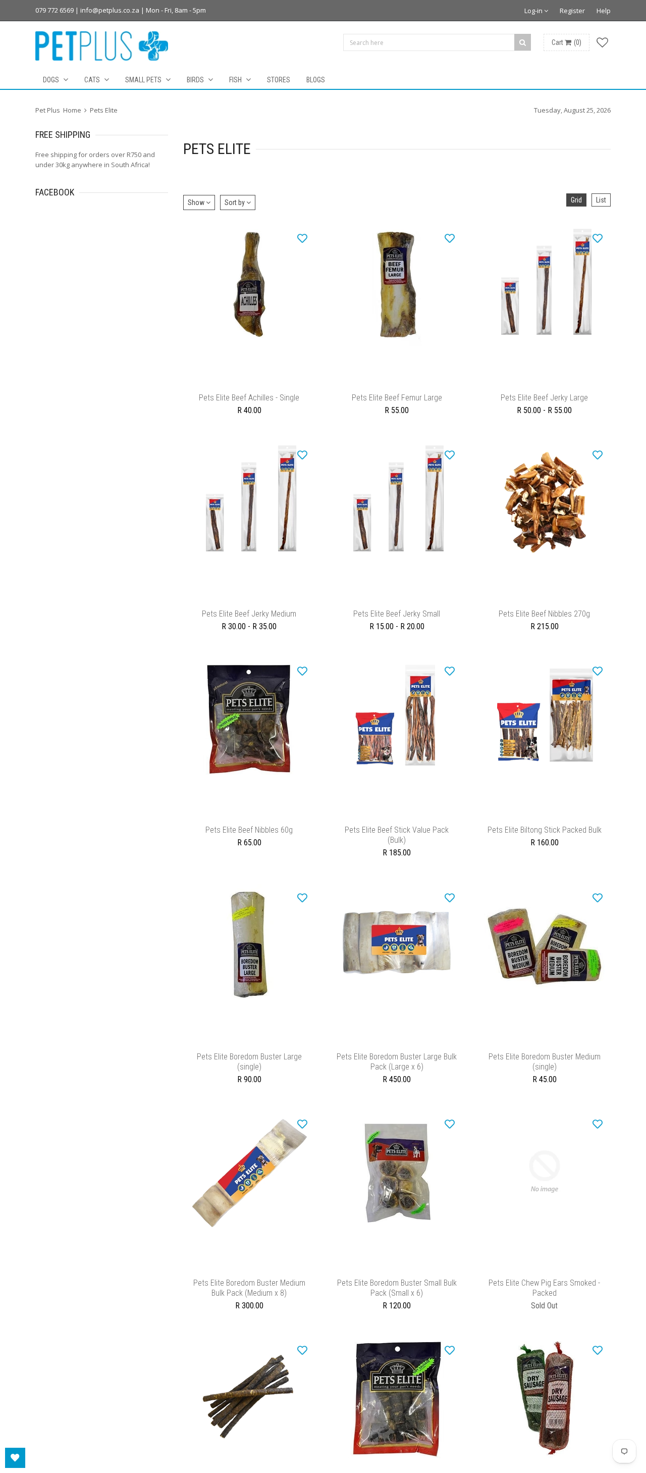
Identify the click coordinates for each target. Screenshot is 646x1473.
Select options (544, 383)
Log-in (534, 10)
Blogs (315, 80)
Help (604, 10)
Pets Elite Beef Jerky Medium (249, 624)
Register (572, 10)
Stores (278, 80)
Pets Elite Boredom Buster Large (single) (249, 1082)
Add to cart (249, 383)
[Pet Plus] (101, 46)
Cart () (566, 42)
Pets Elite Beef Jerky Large (544, 403)
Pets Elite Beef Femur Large (397, 403)
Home (72, 110)
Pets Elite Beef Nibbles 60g (249, 845)
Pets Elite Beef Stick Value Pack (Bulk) (397, 850)
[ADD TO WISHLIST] (302, 238)
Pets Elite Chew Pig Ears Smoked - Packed (544, 1313)
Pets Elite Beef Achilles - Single (249, 403)
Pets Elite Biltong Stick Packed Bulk (545, 845)
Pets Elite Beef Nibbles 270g (544, 624)
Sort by (235, 202)
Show (197, 202)
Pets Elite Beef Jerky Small (396, 624)
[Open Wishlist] (15, 1458)
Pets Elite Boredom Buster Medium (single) (545, 1082)
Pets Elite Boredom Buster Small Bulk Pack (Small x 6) (397, 1313)
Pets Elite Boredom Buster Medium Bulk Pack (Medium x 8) (249, 1313)
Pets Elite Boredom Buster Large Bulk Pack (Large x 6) (397, 1082)
